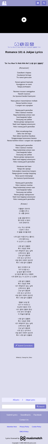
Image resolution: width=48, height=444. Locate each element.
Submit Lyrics (12, 415)
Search (42, 407)
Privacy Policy (24, 427)
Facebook (38, 415)
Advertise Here (12, 427)
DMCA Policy (24, 431)
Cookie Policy (36, 427)
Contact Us (24, 420)
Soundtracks (25, 415)
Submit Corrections (25, 346)
